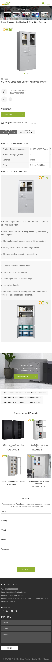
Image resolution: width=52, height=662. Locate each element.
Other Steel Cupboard (37, 22)
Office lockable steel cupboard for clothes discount (22, 397)
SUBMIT (26, 570)
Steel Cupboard (22, 22)
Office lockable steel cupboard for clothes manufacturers (24, 393)
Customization (7, 109)
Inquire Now (7, 115)
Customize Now (22, 376)
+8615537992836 (16, 595)
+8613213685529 (11, 589)
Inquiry (6, 617)
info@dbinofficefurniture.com (16, 123)
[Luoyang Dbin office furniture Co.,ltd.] (10, 3)
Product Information (9, 132)
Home (3, 22)
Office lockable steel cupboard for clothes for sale (22, 402)
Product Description (26, 132)
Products (10, 22)
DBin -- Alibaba (43, 659)
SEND (9, 648)
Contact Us (9, 584)
